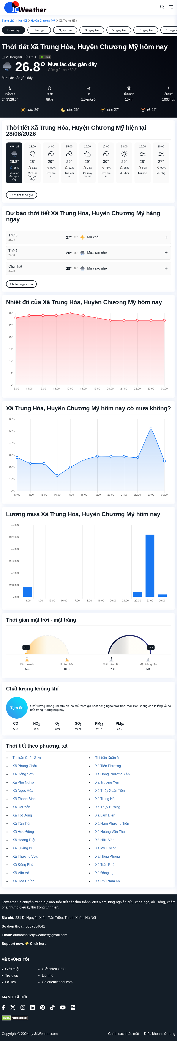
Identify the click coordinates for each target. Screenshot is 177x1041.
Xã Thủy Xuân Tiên (110, 790)
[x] (12, 1008)
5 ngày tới (119, 30)
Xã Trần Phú (104, 864)
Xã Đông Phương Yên (112, 774)
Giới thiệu (12, 969)
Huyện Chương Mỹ (43, 20)
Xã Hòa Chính (23, 881)
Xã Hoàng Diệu (24, 840)
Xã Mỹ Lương (105, 848)
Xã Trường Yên (107, 782)
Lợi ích (10, 982)
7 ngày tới (146, 30)
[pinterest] (42, 1008)
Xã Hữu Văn (104, 840)
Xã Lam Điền (105, 815)
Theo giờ (39, 30)
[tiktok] (52, 1008)
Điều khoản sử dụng (159, 1034)
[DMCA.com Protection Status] (15, 1018)
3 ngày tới (92, 30)
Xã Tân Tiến (22, 823)
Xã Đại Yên (21, 807)
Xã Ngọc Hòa (23, 790)
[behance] (73, 1008)
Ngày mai (65, 30)
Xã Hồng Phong (107, 856)
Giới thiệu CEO (53, 969)
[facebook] (3, 1008)
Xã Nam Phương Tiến (112, 823)
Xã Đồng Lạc (105, 873)
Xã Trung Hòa (106, 799)
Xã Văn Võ (21, 873)
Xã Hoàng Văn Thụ (110, 832)
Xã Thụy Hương (107, 807)
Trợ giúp (11, 975)
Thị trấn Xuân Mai (108, 758)
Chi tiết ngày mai (21, 284)
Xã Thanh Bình (24, 799)
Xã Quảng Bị (22, 848)
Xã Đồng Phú (23, 864)
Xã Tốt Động (22, 815)
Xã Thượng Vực (25, 856)
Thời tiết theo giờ (21, 195)
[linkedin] (32, 1008)
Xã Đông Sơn (23, 774)
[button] (171, 7)
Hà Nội (22, 20)
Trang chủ (8, 20)
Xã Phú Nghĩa (23, 782)
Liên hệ (47, 975)
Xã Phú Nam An (107, 881)
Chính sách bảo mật (123, 1034)
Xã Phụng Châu (25, 766)
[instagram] (23, 1008)
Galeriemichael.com (57, 982)
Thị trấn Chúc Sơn (27, 758)
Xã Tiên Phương (108, 766)
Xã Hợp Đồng (23, 832)
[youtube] (63, 1008)
